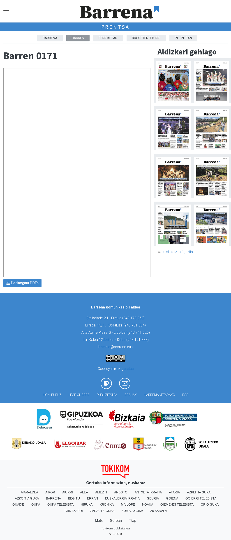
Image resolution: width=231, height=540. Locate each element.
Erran (92, 498)
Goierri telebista (200, 498)
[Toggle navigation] (6, 12)
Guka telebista (60, 504)
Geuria (153, 498)
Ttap (132, 520)
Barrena (50, 38)
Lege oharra (79, 395)
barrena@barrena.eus (115, 347)
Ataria (174, 492)
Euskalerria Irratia (122, 498)
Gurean (116, 520)
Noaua (147, 504)
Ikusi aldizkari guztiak (178, 252)
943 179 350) (134, 318)
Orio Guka (210, 504)
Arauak (131, 395)
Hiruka (86, 504)
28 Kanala (158, 511)
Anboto (120, 492)
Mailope (128, 504)
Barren (78, 38)
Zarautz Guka (102, 511)
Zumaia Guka (132, 511)
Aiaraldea (29, 492)
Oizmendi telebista (177, 504)
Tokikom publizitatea (115, 528)
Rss (185, 395)
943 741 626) (139, 332)
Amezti (101, 492)
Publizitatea (107, 395)
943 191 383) (138, 340)
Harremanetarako (159, 395)
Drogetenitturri (146, 38)
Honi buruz (52, 395)
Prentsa (115, 26)
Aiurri (67, 492)
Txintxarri (73, 511)
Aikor (50, 492)
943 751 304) (135, 325)
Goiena (172, 498)
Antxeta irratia (148, 492)
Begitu (74, 498)
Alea (84, 492)
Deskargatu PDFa (24, 283)
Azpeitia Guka (198, 492)
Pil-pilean (183, 38)
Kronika (107, 504)
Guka (35, 504)
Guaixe (18, 504)
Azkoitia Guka (27, 498)
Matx (99, 520)
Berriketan (108, 38)
